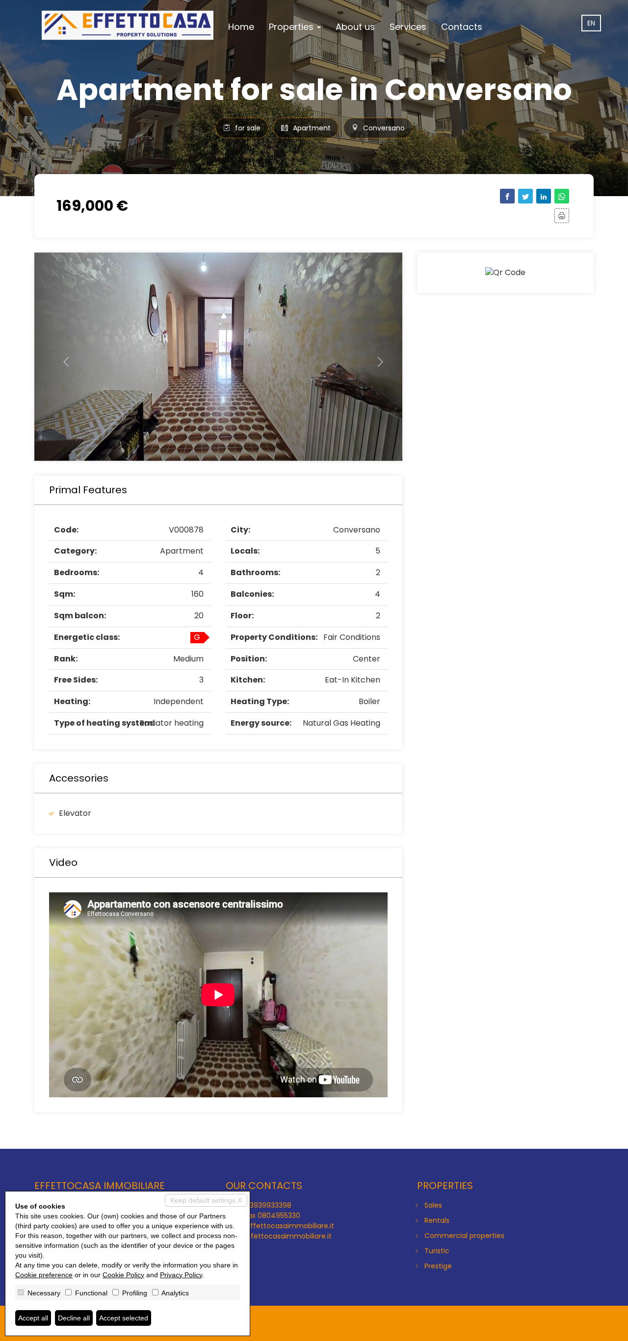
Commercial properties (464, 1235)
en (591, 23)
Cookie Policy (123, 1275)
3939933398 (270, 1205)
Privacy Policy (181, 1275)
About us (355, 27)
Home (241, 27)
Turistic (436, 1251)
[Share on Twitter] (525, 196)
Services (408, 27)
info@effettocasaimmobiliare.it (280, 1226)
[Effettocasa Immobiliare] (127, 25)
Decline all (74, 1318)
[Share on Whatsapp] (561, 196)
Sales (433, 1205)
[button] (62, 357)
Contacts (461, 27)
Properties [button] (292, 27)
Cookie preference (44, 1275)
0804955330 (279, 1215)
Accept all (33, 1318)
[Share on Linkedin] (543, 196)
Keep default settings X (206, 1200)
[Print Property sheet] (561, 215)
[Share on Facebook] (507, 196)
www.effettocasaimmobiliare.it (279, 1236)
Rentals (436, 1220)
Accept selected (123, 1318)
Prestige (438, 1266)
